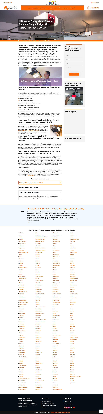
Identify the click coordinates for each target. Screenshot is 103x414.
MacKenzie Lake (39, 387)
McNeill (54, 258)
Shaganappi (72, 245)
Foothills (37, 287)
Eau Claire (38, 256)
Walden (71, 350)
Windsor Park (72, 374)
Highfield (37, 339)
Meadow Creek (56, 261)
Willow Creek (72, 369)
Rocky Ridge (55, 367)
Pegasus (54, 332)
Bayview (20, 265)
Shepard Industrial (73, 252)
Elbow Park (38, 263)
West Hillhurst (72, 356)
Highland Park (38, 341)
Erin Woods (38, 267)
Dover (37, 232)
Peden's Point (55, 330)
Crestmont (21, 367)
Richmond (55, 361)
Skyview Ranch (72, 267)
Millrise (54, 271)
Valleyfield (72, 343)
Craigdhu (21, 361)
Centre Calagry (22, 313)
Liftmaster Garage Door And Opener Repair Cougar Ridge (39, 40)
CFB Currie (21, 315)
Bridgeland (21, 289)
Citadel (20, 332)
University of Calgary (74, 337)
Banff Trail (21, 258)
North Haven (55, 295)
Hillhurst (37, 345)
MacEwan (38, 382)
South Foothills (73, 276)
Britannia (21, 295)
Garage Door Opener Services (39, 7)
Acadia (20, 235)
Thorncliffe (72, 319)
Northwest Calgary (56, 302)
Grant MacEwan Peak (40, 313)
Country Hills (21, 354)
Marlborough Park (56, 241)
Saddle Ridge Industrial (57, 389)
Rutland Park (55, 385)
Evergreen (38, 274)
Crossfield (21, 369)
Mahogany (38, 389)
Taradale (71, 315)
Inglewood (38, 354)
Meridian (54, 267)
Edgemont (38, 258)
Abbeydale (21, 232)
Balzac (20, 256)
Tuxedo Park (72, 330)
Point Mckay (55, 339)
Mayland (54, 248)
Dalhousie (21, 372)
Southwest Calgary (73, 285)
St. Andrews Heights (74, 293)
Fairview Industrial (39, 280)
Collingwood (21, 343)
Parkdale (54, 322)
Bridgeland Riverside (23, 291)
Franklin (37, 295)
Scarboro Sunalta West (74, 239)
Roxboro (54, 376)
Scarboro (71, 237)
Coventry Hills (22, 358)
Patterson (55, 328)
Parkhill (54, 324)
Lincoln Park (38, 378)
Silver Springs (72, 258)
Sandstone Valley (73, 235)
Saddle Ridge (55, 387)
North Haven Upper (56, 298)
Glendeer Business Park (40, 306)
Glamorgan (38, 298)
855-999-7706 (95, 8)
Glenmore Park (39, 308)
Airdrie (20, 237)
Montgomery (55, 278)
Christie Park (21, 328)
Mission (54, 274)
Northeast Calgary (56, 300)
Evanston (38, 271)
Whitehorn (72, 365)
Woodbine (72, 378)
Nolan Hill (55, 287)
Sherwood (72, 254)
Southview (72, 282)
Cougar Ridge (24, 40)
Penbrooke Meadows (57, 335)
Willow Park (72, 372)
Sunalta (71, 306)
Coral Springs (22, 350)
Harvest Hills (38, 328)
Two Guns (72, 332)
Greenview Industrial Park (41, 319)
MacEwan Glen (39, 385)
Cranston (21, 363)
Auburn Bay (21, 250)
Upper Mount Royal (73, 339)
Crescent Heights (22, 365)
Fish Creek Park (39, 285)
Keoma (37, 361)
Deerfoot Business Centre (24, 378)
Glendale (37, 304)
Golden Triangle (39, 311)
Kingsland (38, 367)
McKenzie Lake (56, 254)
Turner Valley (72, 326)
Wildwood (71, 367)
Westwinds (72, 363)
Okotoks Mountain (56, 315)
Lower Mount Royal (40, 380)
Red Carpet (55, 352)
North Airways (55, 289)
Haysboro (38, 332)
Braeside (21, 282)
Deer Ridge (21, 374)
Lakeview (38, 372)
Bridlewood (21, 293)
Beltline (20, 274)
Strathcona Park (73, 302)
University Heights (73, 335)
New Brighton (55, 285)
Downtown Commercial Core (41, 237)
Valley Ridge (72, 341)
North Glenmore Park (57, 293)
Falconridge (38, 282)
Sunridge (71, 313)
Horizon (37, 348)
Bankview (21, 263)
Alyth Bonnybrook (22, 241)
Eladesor (37, 261)
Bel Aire (20, 271)
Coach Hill (21, 339)
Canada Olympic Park (23, 302)
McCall (54, 252)
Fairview (37, 278)
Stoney (71, 300)
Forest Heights (39, 289)
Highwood (38, 343)
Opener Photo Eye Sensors (47, 401)
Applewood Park (22, 243)
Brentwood (21, 287)
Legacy (37, 376)
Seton (71, 243)
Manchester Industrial (57, 235)
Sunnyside (72, 311)
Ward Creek (72, 352)
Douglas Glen (21, 385)
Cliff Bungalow (22, 337)
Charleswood (21, 319)
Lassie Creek (38, 374)
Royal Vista (55, 380)
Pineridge (54, 337)
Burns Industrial (22, 298)
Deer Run (21, 376)
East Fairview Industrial (40, 248)
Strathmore (72, 304)
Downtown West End (40, 241)
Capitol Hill (21, 306)
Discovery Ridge (22, 382)
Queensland (55, 345)
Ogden (54, 308)
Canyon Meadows (22, 304)
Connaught (21, 345)
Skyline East (72, 263)
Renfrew (54, 356)
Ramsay (54, 348)
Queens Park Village (57, 343)
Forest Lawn (38, 291)
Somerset (71, 269)
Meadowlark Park (56, 265)
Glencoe (37, 302)
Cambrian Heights (22, 300)
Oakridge (54, 306)
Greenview (38, 317)
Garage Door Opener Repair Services (49, 405)
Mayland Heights (56, 250)
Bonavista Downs (22, 278)
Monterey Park (56, 276)
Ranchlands (55, 350)
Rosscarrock (55, 374)
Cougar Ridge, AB (8, 2)
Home (29, 7)
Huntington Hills (39, 352)
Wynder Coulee (73, 382)
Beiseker (21, 269)
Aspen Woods (22, 248)
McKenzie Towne (56, 256)
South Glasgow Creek (74, 278)
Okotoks (54, 313)
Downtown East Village (40, 239)
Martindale (55, 243)
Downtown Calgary (39, 235)
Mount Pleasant (56, 280)
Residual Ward (55, 358)
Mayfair (54, 245)
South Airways (72, 271)
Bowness (21, 280)
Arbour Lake (21, 245)
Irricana (37, 356)
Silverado (71, 261)
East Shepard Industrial (40, 250)
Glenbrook (38, 300)
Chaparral (21, 317)
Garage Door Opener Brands (54, 7)
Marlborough (55, 239)
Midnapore (55, 269)
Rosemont (55, 372)
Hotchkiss (38, 350)
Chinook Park (21, 326)
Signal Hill (71, 256)
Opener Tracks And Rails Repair (48, 403)
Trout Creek (72, 324)
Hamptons (38, 324)
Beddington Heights (23, 267)
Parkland (54, 326)
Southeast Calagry (73, 280)
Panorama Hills (56, 319)
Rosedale (55, 369)
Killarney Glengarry (39, 363)
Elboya (37, 265)
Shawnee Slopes (73, 248)
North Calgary (55, 291)
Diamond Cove (22, 380)
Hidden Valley (38, 337)
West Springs (72, 358)
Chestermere (21, 322)
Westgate (71, 361)
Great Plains (38, 315)
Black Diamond (22, 276)
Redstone (55, 354)
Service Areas (65, 7)
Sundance (71, 308)
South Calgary (72, 274)
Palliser (54, 317)
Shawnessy (72, 250)
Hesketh (37, 335)
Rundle (54, 382)
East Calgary (38, 245)
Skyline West (72, 265)
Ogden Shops (55, 311)
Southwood (72, 287)
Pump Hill (55, 341)
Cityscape (21, 335)
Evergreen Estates (39, 276)
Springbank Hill (72, 289)
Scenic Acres (72, 241)
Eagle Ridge (38, 243)
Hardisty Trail (38, 326)
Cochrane (21, 341)
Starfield (71, 295)
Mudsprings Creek (56, 282)
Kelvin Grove (38, 358)
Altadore (21, 239)
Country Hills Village (23, 356)
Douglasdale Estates (23, 387)
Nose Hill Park (55, 304)
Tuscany (71, 328)
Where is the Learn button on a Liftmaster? (29, 192)
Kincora (37, 365)
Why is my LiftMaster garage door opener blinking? (31, 182)
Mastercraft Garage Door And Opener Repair (28, 130)
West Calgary (72, 354)
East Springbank (39, 252)
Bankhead (21, 261)
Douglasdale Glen (22, 389)
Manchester (55, 232)
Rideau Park (55, 363)
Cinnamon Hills (22, 330)
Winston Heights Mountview (75, 376)
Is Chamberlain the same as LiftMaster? (28, 187)
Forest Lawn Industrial (40, 293)
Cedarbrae (21, 311)
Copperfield (21, 348)
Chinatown (21, 324)
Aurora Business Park (23, 252)
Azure (20, 254)
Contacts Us (72, 7)
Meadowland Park (56, 263)
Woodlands (72, 380)
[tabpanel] (52, 216)
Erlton (37, 269)
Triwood (71, 322)
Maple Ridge (55, 237)
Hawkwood (38, 330)
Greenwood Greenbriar (40, 322)
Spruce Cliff (72, 291)
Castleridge (21, 308)
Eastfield (37, 254)
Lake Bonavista (39, 369)
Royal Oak (55, 378)
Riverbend (55, 365)
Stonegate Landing (73, 298)
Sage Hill (71, 232)
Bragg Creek (21, 285)
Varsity (71, 345)
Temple (71, 317)
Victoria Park (72, 348)
